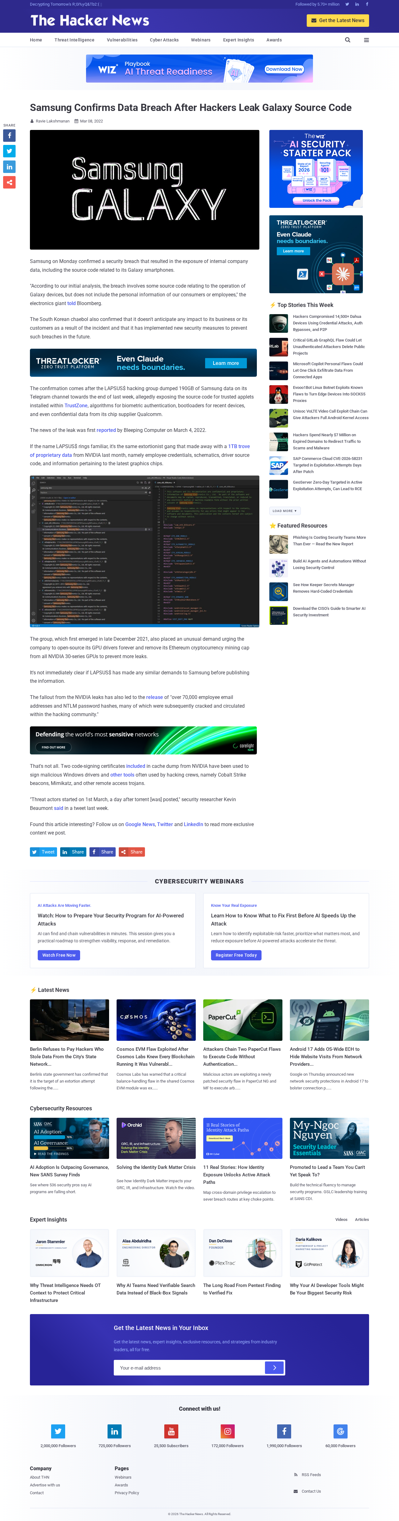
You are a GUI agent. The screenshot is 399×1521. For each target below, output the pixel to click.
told (71, 303)
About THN (39, 1477)
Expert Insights (238, 39)
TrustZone (76, 406)
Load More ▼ (285, 511)
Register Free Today (236, 955)
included (135, 766)
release (154, 697)
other (116, 775)
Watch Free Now (58, 955)
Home (36, 39)
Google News (140, 824)
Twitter (165, 824)
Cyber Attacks (164, 39)
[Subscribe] (274, 1367)
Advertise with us (45, 1485)
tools (128, 775)
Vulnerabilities (122, 39)
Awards (274, 39)
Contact (37, 1492)
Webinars (200, 39)
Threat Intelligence (74, 39)
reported (106, 430)
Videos (341, 1219)
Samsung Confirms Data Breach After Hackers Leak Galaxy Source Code (190, 107)
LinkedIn (193, 824)
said (58, 808)
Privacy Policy (127, 1492)
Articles (362, 1219)
